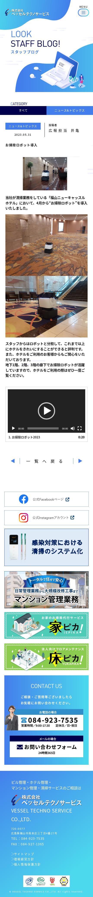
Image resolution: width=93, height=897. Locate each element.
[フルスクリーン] (79, 428)
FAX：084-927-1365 (27, 844)
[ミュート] (73, 428)
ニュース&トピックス (70, 110)
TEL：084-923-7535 (28, 838)
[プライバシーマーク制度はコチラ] (29, 881)
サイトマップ (24, 854)
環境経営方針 (24, 859)
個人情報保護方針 (27, 864)
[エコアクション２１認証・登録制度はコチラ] (40, 881)
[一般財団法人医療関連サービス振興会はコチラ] (52, 881)
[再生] (13, 428)
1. (24, 437)
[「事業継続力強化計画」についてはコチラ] (64, 881)
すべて (23, 110)
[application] (46, 411)
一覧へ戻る (46, 461)
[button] (46, 411)
